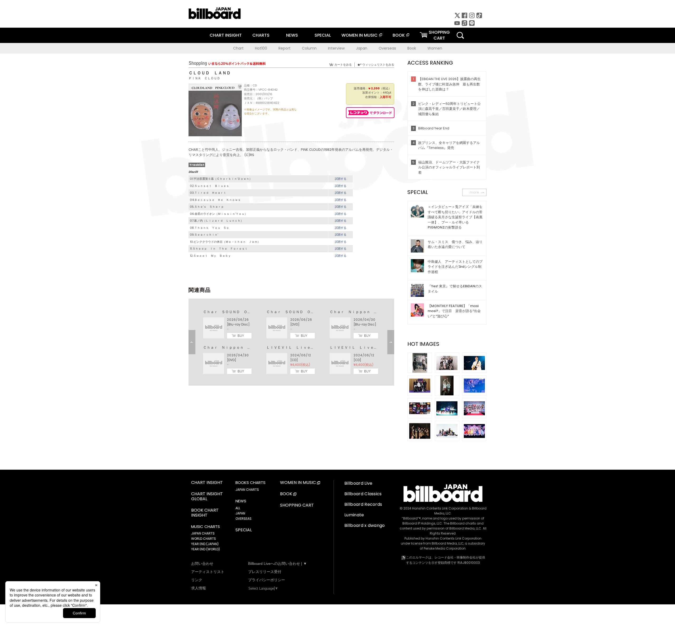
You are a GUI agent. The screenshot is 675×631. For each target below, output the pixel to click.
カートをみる (343, 64)
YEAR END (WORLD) (205, 549)
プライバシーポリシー (266, 580)
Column (309, 48)
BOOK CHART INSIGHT (205, 513)
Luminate (354, 515)
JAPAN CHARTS (203, 533)
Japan (361, 48)
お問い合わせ (202, 563)
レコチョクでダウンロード (370, 112)
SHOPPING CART (297, 505)
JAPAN (240, 513)
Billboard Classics (363, 494)
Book (411, 48)
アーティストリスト (207, 572)
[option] (291, 342)
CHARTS (260, 35)
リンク (196, 580)
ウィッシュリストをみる (378, 64)
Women (434, 48)
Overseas (387, 48)
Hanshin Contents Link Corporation (440, 508)
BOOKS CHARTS (250, 482)
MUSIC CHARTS (205, 526)
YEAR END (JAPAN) (205, 544)
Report (284, 48)
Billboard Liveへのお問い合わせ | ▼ (277, 563)
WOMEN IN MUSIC (359, 35)
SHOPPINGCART (439, 35)
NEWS (292, 35)
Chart (238, 48)
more (474, 192)
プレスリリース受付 (264, 572)
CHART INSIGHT (226, 35)
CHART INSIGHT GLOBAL (207, 497)
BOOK (399, 35)
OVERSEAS (243, 518)
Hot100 (261, 48)
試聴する (340, 179)
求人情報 (198, 588)
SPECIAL (323, 35)
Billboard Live (358, 483)
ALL (237, 508)
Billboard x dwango (364, 525)
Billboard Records (363, 504)
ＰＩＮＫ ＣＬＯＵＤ (204, 78)
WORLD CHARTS (203, 538)
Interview (336, 48)
